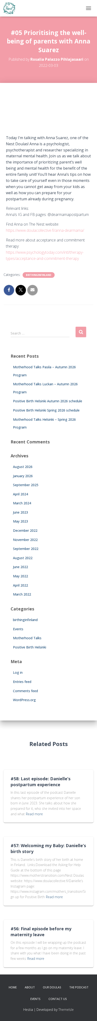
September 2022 (25, 548)
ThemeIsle (66, 1009)
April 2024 (20, 494)
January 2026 (23, 476)
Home (13, 987)
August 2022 (22, 558)
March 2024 (22, 503)
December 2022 (25, 530)
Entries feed (22, 681)
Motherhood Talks (27, 638)
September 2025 (25, 485)
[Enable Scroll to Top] (88, 1011)
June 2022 (20, 567)
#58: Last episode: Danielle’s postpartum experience (40, 781)
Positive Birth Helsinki (29, 647)
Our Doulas (52, 987)
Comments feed (25, 691)
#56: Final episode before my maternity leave (41, 931)
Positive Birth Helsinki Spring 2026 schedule (46, 410)
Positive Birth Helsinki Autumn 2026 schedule (47, 401)
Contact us (57, 999)
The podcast (79, 987)
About (30, 987)
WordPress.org (24, 700)
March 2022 (22, 594)
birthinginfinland (38, 275)
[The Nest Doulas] (11, 8)
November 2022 (25, 539)
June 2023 (20, 512)
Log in (18, 672)
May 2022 (20, 576)
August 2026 (22, 466)
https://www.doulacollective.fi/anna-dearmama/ (45, 230)
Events (18, 629)
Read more (34, 814)
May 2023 (20, 521)
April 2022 (20, 585)
